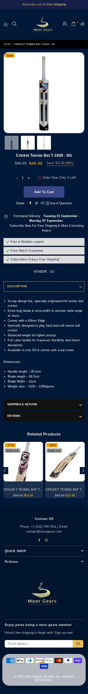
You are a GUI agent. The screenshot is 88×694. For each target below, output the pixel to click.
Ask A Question (60, 203)
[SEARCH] (14, 24)
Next (80, 92)
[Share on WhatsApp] (37, 203)
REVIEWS (14, 416)
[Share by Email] (43, 203)
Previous (9, 92)
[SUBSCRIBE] (78, 644)
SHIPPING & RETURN (22, 404)
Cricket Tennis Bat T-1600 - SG (29, 489)
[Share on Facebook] (30, 203)
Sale (9, 55)
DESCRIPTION (17, 286)
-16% (52, 445)
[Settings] (81, 24)
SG (52, 271)
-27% (10, 445)
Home (7, 44)
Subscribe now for (44, 4)
